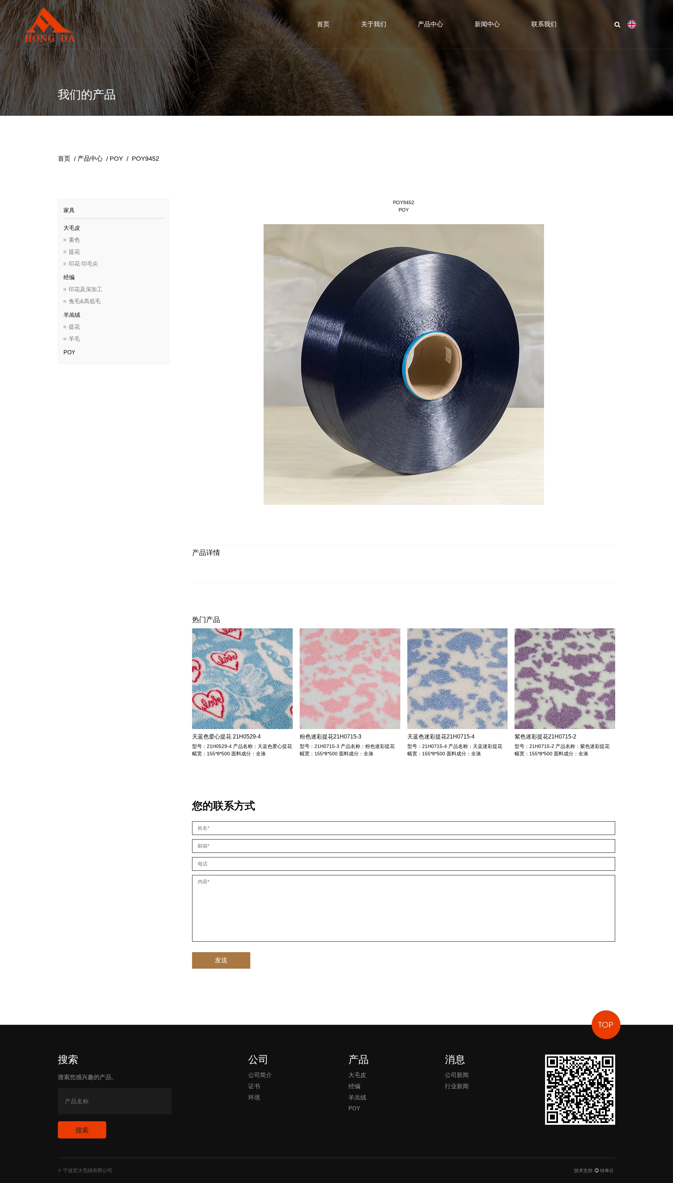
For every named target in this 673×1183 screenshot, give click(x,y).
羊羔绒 (71, 315)
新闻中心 (487, 24)
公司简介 (260, 1075)
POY (116, 158)
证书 (254, 1086)
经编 (69, 277)
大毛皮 (71, 228)
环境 (254, 1097)
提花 (74, 252)
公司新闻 (457, 1075)
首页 (323, 24)
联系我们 (544, 24)
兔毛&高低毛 (85, 301)
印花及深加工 (85, 289)
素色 (74, 240)
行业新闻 (457, 1086)
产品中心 (430, 24)
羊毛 (74, 339)
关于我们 (373, 24)
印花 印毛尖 (83, 264)
